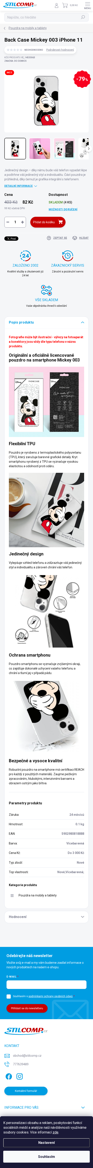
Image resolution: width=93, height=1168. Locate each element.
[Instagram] (19, 1075)
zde (55, 1132)
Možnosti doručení (63, 209)
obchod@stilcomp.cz (27, 1055)
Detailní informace (18, 185)
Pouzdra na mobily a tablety (38, 895)
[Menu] (87, 5)
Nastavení (46, 1143)
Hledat (83, 17)
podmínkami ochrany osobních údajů (51, 996)
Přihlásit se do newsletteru (27, 1008)
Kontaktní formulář (26, 1091)
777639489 (21, 1064)
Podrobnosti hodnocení (60, 49)
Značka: (15, 61)
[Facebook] (8, 1075)
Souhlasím (46, 1157)
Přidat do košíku (44, 222)
